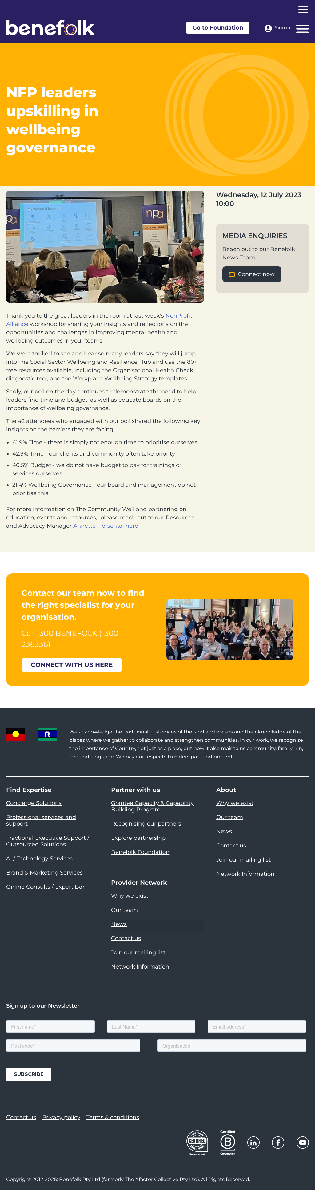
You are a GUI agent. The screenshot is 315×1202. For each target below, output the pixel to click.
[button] (302, 1183)
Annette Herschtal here (105, 525)
